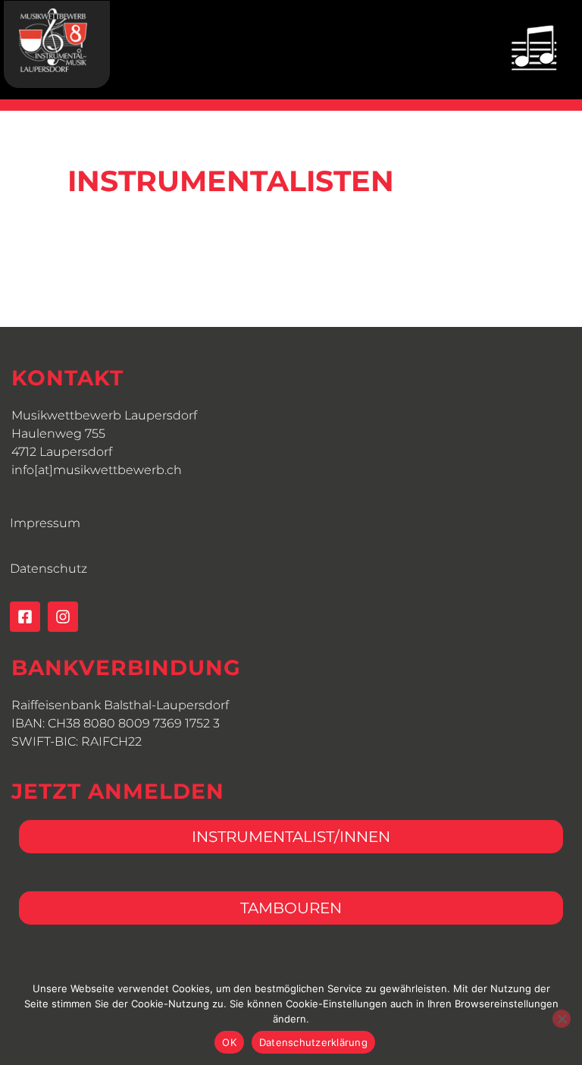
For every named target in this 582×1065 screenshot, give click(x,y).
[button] (534, 48)
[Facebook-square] (25, 617)
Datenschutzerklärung (313, 1042)
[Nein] (561, 1019)
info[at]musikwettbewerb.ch (96, 470)
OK (229, 1042)
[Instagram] (63, 617)
